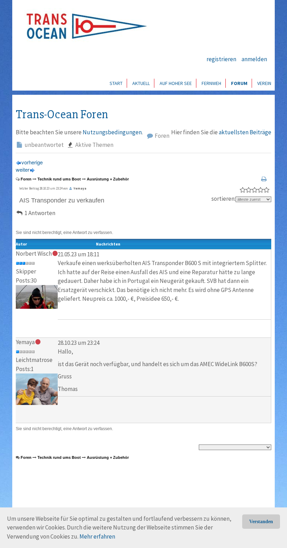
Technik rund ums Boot (59, 179)
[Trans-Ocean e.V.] (84, 26)
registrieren (221, 59)
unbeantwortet (43, 145)
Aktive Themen (93, 145)
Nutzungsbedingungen (112, 132)
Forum (239, 83)
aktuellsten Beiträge (245, 132)
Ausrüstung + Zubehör (108, 179)
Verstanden (261, 521)
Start (116, 83)
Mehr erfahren (97, 536)
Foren (161, 136)
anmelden (254, 59)
